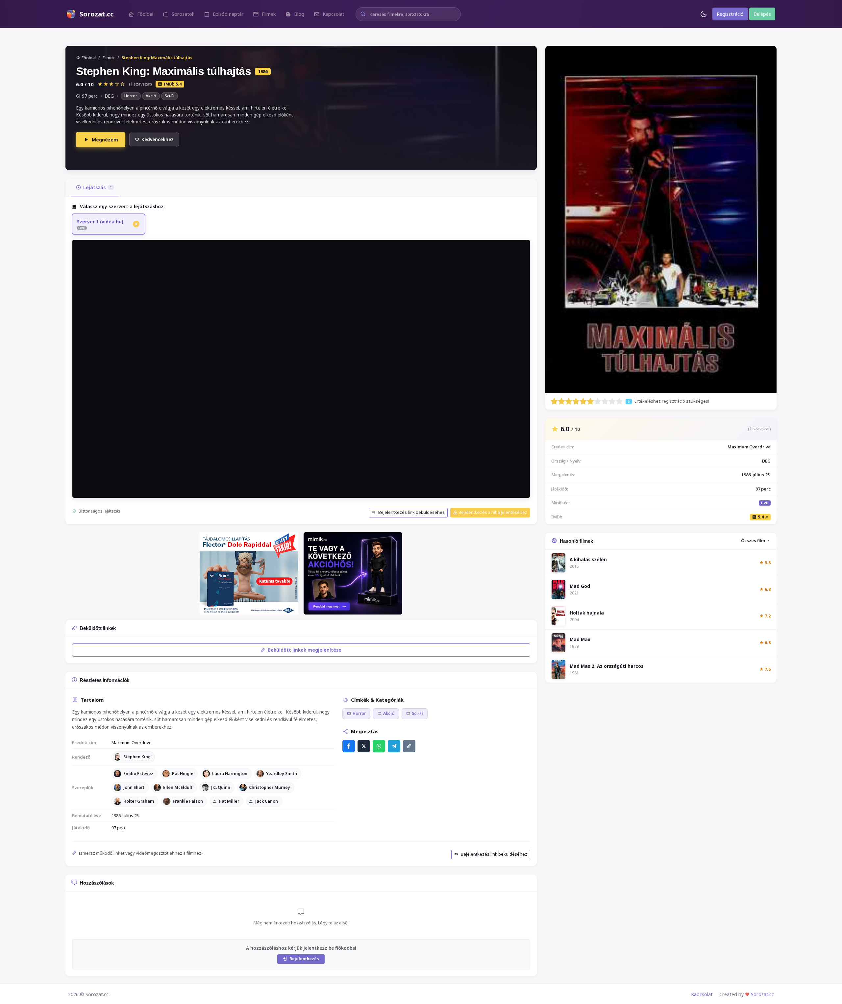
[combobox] (408, 14)
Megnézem (105, 140)
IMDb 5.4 (172, 84)
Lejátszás (97, 187)
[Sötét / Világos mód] (703, 14)
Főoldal (89, 58)
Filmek (109, 58)
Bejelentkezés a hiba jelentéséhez (492, 512)
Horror (130, 96)
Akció (151, 96)
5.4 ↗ (763, 517)
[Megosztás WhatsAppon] (379, 746)
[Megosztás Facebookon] (348, 746)
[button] (140, 14)
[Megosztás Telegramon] (394, 746)
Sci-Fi (169, 96)
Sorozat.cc (762, 994)
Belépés (762, 14)
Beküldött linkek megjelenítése (303, 650)
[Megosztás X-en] (364, 746)
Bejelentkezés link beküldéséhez (411, 512)
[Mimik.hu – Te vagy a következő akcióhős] (353, 573)
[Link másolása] (409, 746)
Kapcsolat (702, 994)
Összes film (753, 540)
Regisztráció (730, 14)
